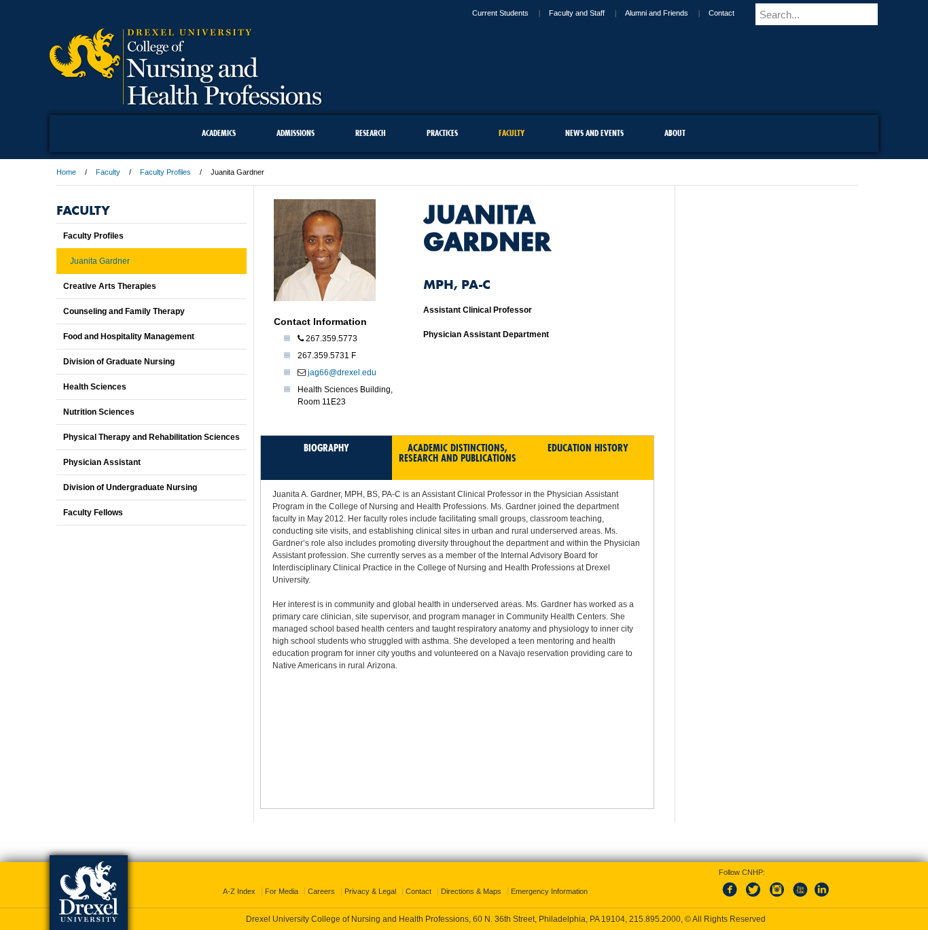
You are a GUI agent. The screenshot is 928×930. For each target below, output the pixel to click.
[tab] (326, 458)
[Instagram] (777, 885)
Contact (733, 13)
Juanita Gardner (100, 261)
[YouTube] (799, 885)
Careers (321, 879)
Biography (326, 447)
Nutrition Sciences (99, 412)
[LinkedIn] (822, 885)
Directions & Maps (471, 879)
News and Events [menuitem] (594, 133)
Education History (588, 447)
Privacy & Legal (370, 879)
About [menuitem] (674, 133)
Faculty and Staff (588, 13)
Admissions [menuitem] (295, 133)
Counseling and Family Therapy (124, 311)
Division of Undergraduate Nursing (130, 487)
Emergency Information (549, 879)
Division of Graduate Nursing (119, 361)
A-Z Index (239, 879)
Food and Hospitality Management (128, 336)
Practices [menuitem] (442, 133)
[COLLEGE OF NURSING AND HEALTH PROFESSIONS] (185, 100)
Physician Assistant (102, 462)
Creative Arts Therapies (109, 286)
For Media (281, 879)
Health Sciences (94, 387)
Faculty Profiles (165, 172)
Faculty (108, 172)
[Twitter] (755, 885)
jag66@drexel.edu (342, 372)
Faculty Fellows (93, 512)
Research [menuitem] (370, 133)
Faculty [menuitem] (511, 133)
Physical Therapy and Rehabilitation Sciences (151, 437)
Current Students (512, 13)
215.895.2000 (477, 919)
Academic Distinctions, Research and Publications (457, 452)
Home (66, 172)
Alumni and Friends (668, 13)
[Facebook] (732, 885)
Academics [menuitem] (219, 133)
